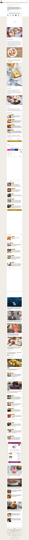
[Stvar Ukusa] (19, 533)
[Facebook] (12, 150)
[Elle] (16, 532)
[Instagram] (9, 150)
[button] (21, 11)
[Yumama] (15, 533)
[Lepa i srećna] (21, 532)
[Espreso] (13, 532)
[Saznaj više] (21, 464)
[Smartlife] (10, 533)
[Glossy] (18, 532)
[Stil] (1, 1)
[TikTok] (16, 150)
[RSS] (17, 156)
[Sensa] (12, 533)
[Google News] (20, 150)
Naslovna (8, 4)
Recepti (11, 4)
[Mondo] (10, 532)
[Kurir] (8, 532)
